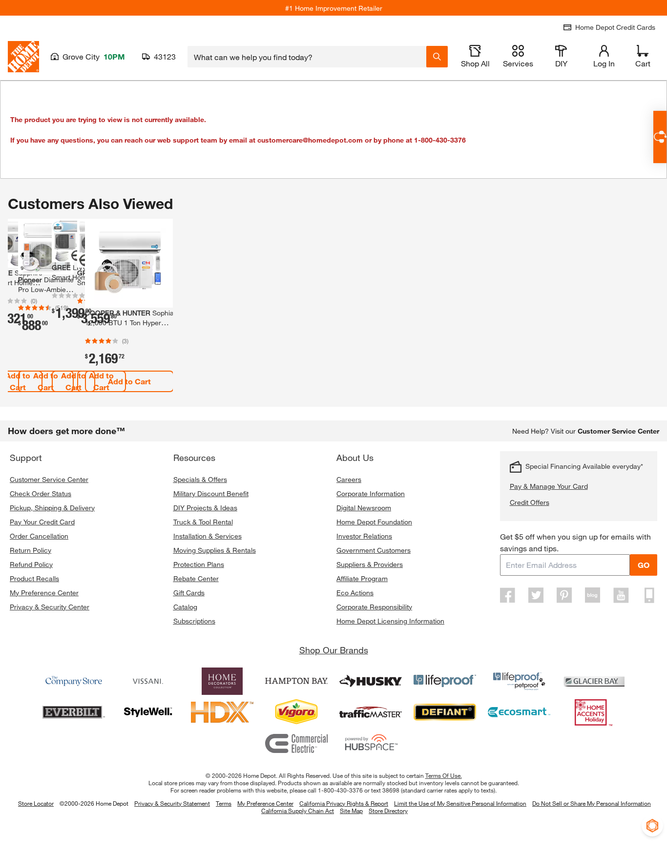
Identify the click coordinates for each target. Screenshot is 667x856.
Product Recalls (34, 578)
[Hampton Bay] (296, 681)
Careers (348, 479)
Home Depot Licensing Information (390, 621)
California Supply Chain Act (297, 810)
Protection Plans (198, 564)
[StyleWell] (148, 712)
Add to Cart (45, 381)
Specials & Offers (200, 479)
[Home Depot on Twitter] (536, 595)
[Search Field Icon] (437, 56)
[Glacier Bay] (593, 681)
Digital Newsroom (363, 507)
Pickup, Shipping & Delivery (52, 507)
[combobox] (307, 56)
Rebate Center (196, 578)
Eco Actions (355, 592)
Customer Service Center (49, 479)
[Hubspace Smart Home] (370, 743)
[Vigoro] (296, 712)
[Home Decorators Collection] (222, 681)
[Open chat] (660, 137)
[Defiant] (445, 712)
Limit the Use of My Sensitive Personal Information (460, 803)
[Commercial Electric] (296, 743)
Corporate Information (370, 493)
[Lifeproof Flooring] (445, 681)
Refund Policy (31, 564)
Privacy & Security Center (49, 607)
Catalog (185, 607)
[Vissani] (148, 681)
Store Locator (36, 803)
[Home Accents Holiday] (593, 712)
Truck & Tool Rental (203, 522)
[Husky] (370, 681)
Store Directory (388, 811)
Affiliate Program (362, 578)
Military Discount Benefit (211, 493)
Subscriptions (194, 621)
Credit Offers (529, 502)
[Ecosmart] (519, 712)
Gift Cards (189, 592)
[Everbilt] (73, 712)
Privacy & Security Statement (172, 803)
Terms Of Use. (443, 775)
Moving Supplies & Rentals (214, 550)
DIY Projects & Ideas (205, 507)
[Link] (46, 313)
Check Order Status (40, 493)
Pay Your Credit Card (42, 522)
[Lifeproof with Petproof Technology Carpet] (519, 681)
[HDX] (222, 712)
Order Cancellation (39, 536)
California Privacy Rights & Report (343, 803)
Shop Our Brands (333, 650)
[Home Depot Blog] (593, 595)
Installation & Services (207, 536)
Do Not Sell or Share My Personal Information (591, 803)
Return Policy (30, 550)
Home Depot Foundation (374, 522)
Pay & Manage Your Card (549, 486)
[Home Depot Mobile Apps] (649, 595)
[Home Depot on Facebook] (508, 595)
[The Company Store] (73, 681)
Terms (223, 803)
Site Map (351, 811)
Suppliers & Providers (369, 564)
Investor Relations (364, 536)
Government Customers (373, 550)
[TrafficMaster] (370, 712)
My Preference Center (44, 592)
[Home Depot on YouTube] (621, 595)
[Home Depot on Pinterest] (564, 595)
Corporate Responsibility (374, 607)
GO (643, 564)
